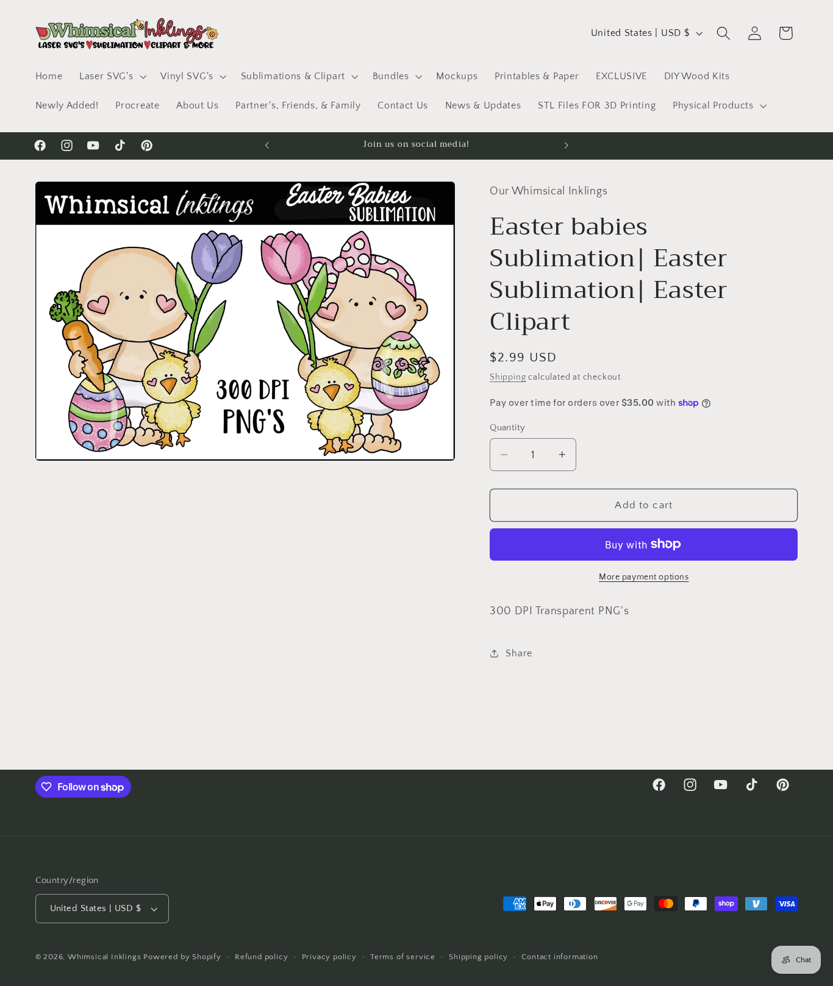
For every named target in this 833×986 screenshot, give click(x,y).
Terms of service (402, 957)
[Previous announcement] (267, 145)
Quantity (508, 427)
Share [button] (519, 652)
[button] (111, 76)
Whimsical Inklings (104, 957)
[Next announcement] (565, 145)
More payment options (644, 577)
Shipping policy (478, 957)
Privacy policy (329, 957)
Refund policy (261, 957)
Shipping (508, 377)
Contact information (559, 957)
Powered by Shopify (182, 957)
